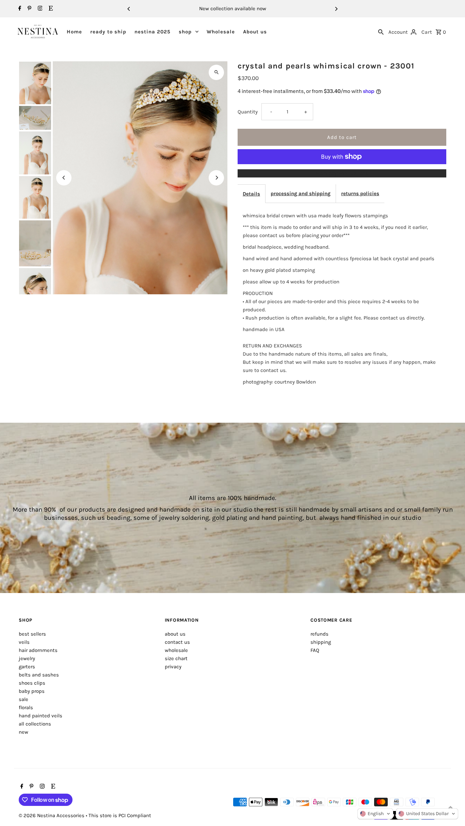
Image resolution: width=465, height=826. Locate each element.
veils (24, 642)
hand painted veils (40, 716)
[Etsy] (50, 9)
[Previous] (129, 9)
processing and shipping (301, 193)
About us (255, 32)
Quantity (248, 112)
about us (175, 634)
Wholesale (221, 32)
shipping (320, 642)
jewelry (27, 658)
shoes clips (32, 683)
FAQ (314, 650)
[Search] (380, 31)
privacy (173, 667)
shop (185, 32)
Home (74, 32)
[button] (375, 813)
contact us (177, 642)
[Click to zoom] (216, 72)
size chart (176, 658)
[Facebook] (19, 9)
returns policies (360, 193)
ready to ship (108, 32)
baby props (32, 691)
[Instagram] (39, 9)
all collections (35, 724)
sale (23, 699)
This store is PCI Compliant (120, 815)
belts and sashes (39, 675)
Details (251, 194)
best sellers (32, 634)
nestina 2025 (152, 32)
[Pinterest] (28, 9)
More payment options (342, 173)
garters (27, 667)
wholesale (176, 650)
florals (26, 707)
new (23, 732)
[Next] (336, 9)
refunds (319, 634)
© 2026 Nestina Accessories (52, 815)
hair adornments (38, 650)
